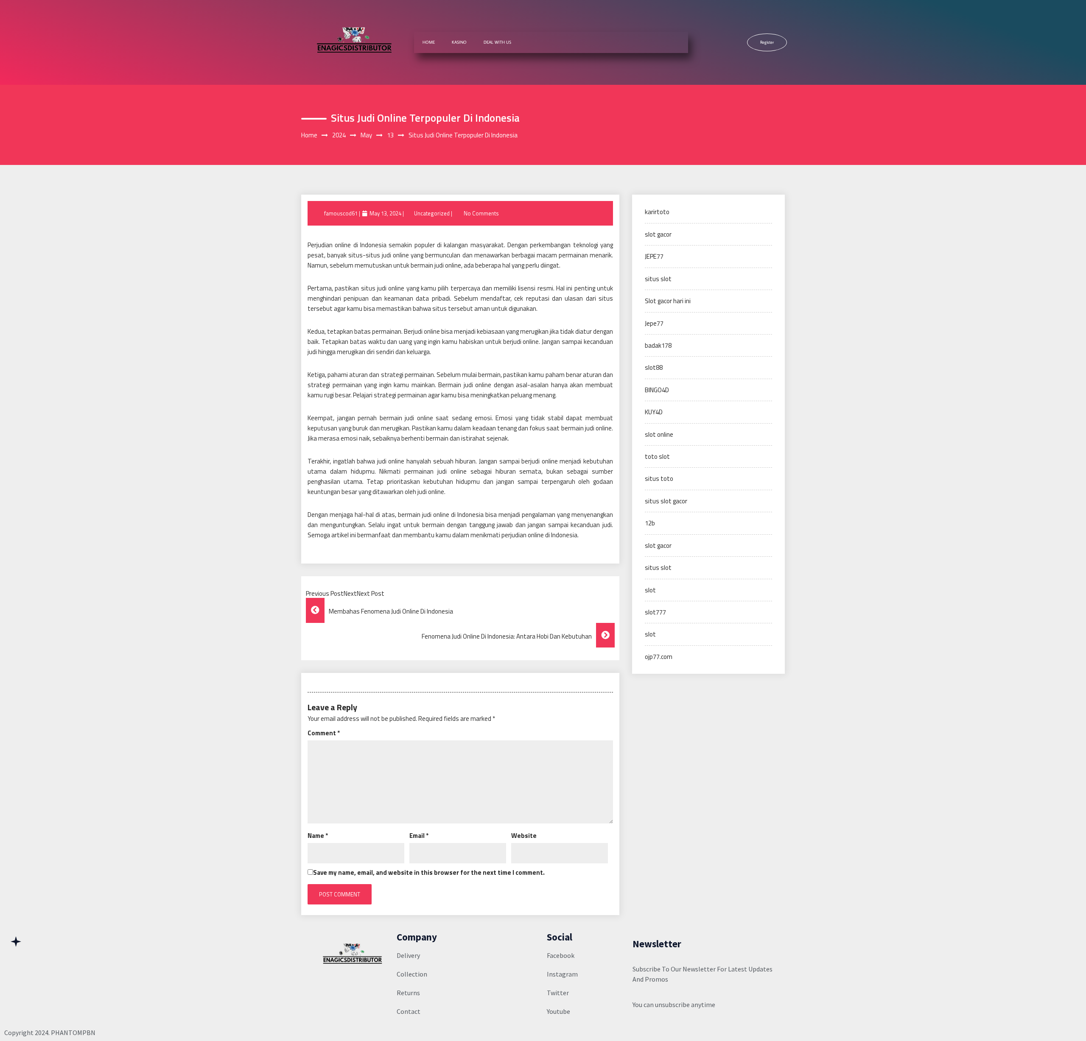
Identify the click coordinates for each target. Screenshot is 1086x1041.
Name (318, 835)
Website (524, 835)
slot (650, 590)
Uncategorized (432, 213)
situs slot (658, 279)
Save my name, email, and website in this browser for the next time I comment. (429, 872)
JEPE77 (654, 256)
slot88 (654, 367)
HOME (429, 42)
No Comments (481, 213)
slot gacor (658, 234)
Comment (324, 733)
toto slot (657, 456)
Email (418, 835)
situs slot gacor (666, 501)
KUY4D (654, 412)
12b (650, 523)
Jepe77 (654, 323)
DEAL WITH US (497, 42)
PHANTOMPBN (73, 1032)
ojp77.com (658, 656)
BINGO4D (657, 390)
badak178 (658, 345)
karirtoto (657, 212)
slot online (659, 434)
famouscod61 (341, 213)
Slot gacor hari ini (668, 301)
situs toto (659, 478)
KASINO (459, 42)
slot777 (655, 612)
